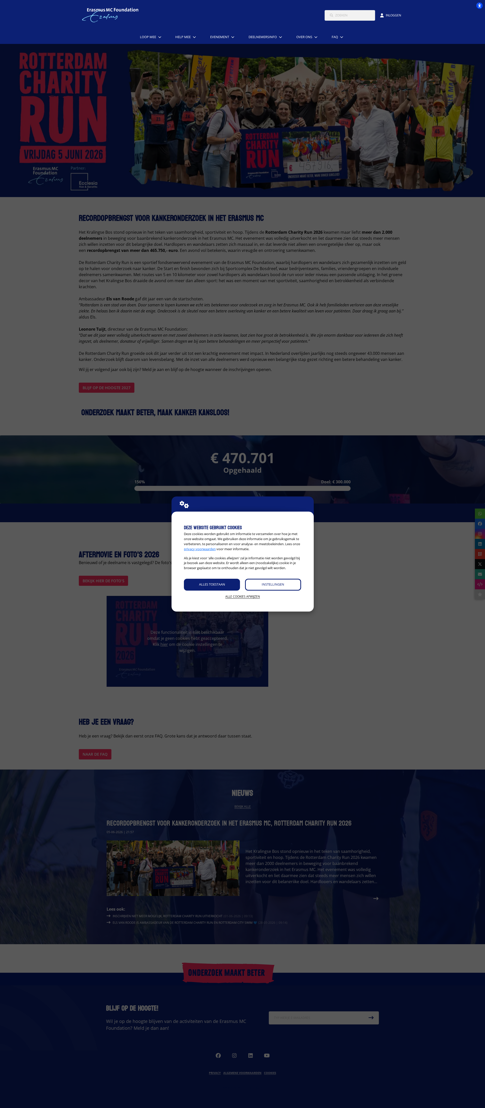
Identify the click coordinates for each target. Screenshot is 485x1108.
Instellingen (273, 584)
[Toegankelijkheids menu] (479, 6)
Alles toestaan (212, 584)
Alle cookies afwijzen (242, 596)
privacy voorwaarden (200, 549)
